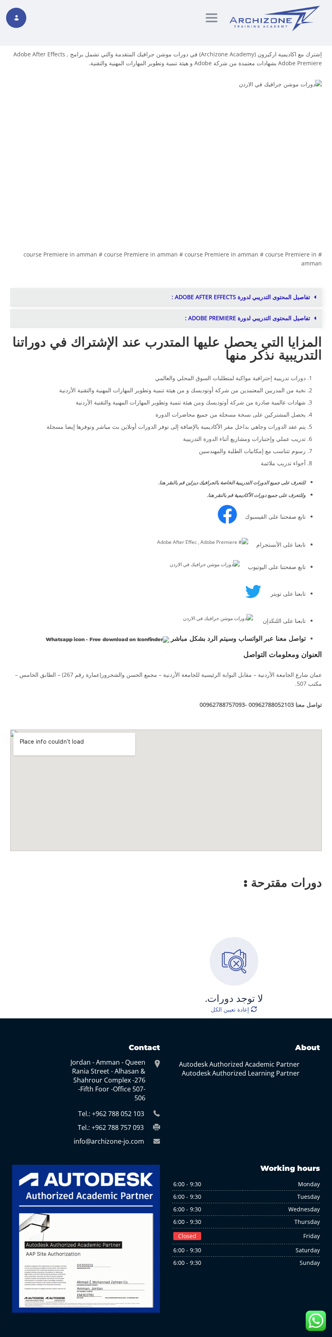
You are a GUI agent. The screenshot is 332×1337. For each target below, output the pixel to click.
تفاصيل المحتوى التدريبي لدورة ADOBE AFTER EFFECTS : (241, 297)
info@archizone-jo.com (109, 1141)
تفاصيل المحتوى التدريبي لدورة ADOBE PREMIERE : (247, 318)
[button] (166, 297)
